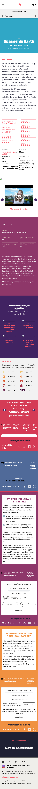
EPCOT (25, 46)
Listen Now (8, 777)
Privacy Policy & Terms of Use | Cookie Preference (16, 783)
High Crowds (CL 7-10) (19, 593)
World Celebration (9, 152)
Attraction (16, 46)
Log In (33, 4)
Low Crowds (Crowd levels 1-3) (19, 584)
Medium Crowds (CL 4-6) (19, 589)
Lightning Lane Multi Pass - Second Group (10, 167)
